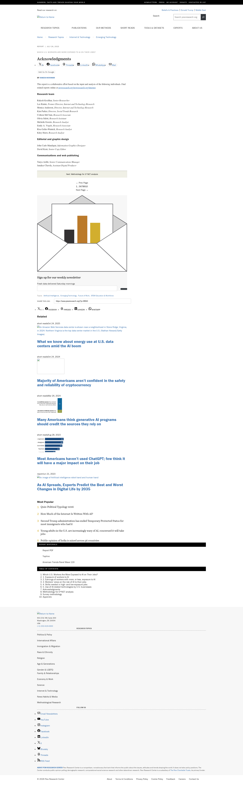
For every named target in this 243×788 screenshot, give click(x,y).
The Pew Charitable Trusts (180, 770)
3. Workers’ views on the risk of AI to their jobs (64, 581)
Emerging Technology (68, 295)
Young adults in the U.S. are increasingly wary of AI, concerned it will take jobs (82, 532)
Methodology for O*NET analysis (58, 591)
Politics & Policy (44, 634)
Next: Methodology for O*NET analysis (82, 174)
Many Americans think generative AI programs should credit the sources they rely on (76, 421)
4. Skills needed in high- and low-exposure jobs (65, 584)
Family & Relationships (48, 673)
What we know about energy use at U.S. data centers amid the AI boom (75, 343)
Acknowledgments (51, 589)
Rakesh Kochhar (47, 78)
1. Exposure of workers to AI (56, 576)
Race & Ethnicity (45, 652)
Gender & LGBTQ (45, 669)
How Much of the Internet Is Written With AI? (67, 514)
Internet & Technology (47, 690)
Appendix (47, 596)
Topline (46, 556)
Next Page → (82, 189)
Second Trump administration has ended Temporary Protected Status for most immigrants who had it (82, 522)
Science (40, 685)
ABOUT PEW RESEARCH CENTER (50, 767)
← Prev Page (82, 182)
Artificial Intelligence (51, 295)
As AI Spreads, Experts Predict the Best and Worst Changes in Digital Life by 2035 (80, 486)
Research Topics (50, 27)
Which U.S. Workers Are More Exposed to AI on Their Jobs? (66, 52)
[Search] (203, 17)
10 (86, 186)
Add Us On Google (46, 72)
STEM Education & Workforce (102, 295)
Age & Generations (46, 663)
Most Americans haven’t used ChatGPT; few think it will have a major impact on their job (81, 460)
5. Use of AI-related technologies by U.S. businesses (67, 586)
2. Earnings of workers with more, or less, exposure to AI (69, 579)
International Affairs (46, 640)
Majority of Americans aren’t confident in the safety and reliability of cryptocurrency (81, 382)
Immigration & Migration (48, 646)
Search (156, 15)
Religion (41, 658)
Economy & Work (45, 679)
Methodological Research (49, 702)
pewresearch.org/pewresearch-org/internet (76, 87)
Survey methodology (52, 594)
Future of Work (84, 295)
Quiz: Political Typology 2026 (57, 507)
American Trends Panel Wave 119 (58, 562)
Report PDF (48, 550)
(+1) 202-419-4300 (45, 626)
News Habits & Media (47, 696)
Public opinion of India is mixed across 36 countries (70, 540)
